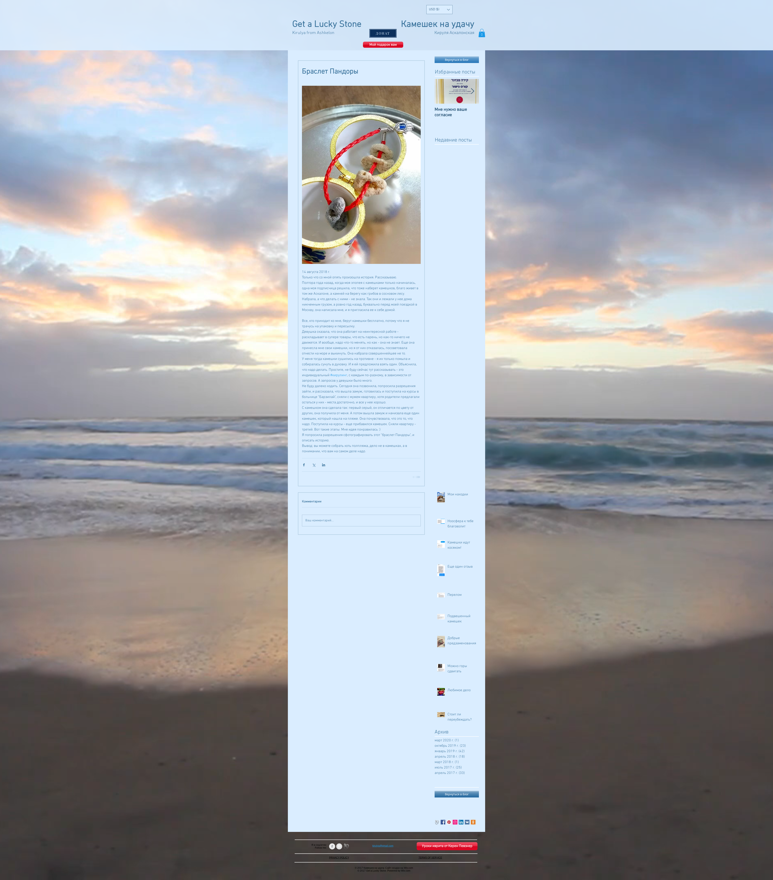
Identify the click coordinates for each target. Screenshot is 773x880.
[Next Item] (472, 91)
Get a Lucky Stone (327, 24)
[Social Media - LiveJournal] (437, 821)
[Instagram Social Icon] (455, 821)
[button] (439, 9)
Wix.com (408, 867)
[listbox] (439, 9)
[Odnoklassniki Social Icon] (473, 821)
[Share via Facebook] (304, 465)
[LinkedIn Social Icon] (461, 821)
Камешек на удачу (437, 24)
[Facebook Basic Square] (443, 821)
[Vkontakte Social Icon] (467, 821)
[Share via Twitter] (314, 465)
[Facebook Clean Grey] (332, 846)
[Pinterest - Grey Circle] (339, 846)
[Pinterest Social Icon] (449, 821)
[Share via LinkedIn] (324, 465)
